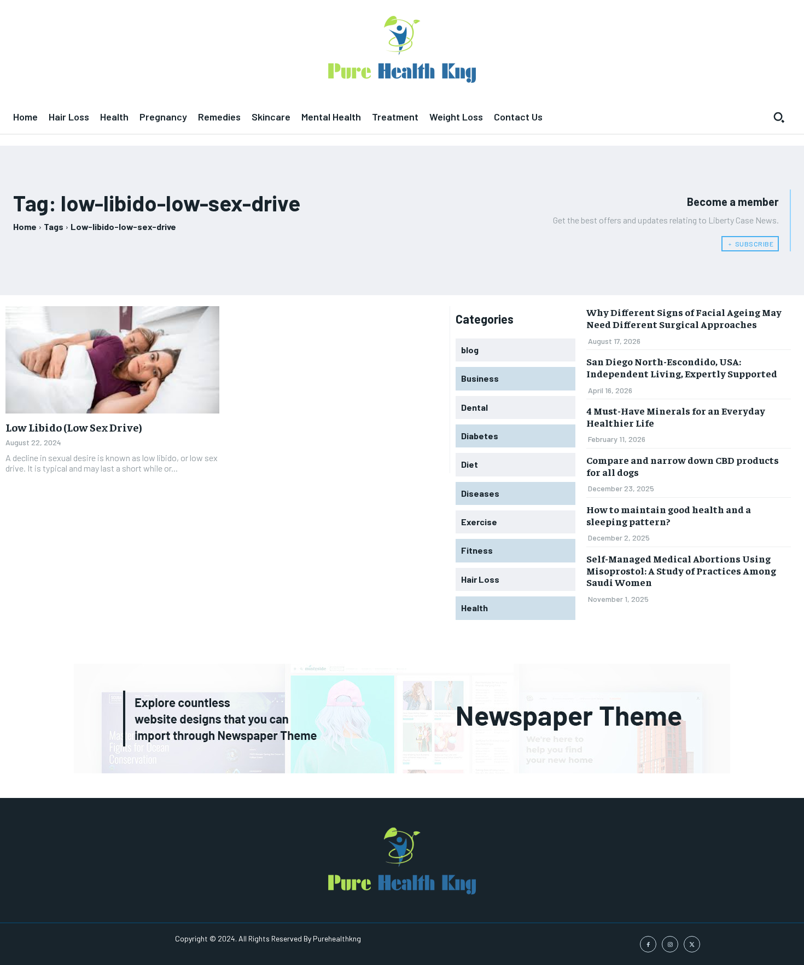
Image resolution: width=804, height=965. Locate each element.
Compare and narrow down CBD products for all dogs (682, 465)
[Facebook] (648, 944)
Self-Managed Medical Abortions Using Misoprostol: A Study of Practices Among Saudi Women (681, 570)
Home (25, 226)
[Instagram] (670, 944)
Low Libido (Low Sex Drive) (73, 427)
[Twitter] (692, 944)
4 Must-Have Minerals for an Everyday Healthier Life (675, 416)
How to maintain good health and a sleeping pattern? (668, 515)
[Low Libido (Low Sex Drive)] (112, 359)
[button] (779, 117)
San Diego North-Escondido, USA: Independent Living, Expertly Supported (681, 367)
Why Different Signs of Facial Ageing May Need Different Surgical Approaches (684, 318)
